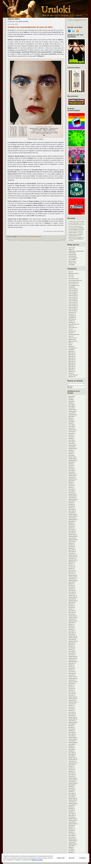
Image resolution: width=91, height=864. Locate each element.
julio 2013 (70, 644)
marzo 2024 (71, 440)
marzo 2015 (71, 610)
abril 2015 (70, 609)
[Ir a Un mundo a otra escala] (76, 104)
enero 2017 (70, 573)
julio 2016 (70, 583)
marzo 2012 (71, 671)
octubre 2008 (71, 740)
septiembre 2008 (72, 742)
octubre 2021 (71, 477)
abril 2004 (70, 832)
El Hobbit (70, 320)
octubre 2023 (71, 446)
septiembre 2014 (72, 620)
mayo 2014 (70, 627)
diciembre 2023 (71, 445)
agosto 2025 (71, 416)
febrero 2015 (71, 612)
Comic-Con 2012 (72, 298)
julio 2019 (70, 522)
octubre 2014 (71, 619)
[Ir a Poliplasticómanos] (76, 214)
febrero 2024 (71, 441)
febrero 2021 (71, 490)
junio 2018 (70, 544)
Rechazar (72, 858)
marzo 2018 (71, 550)
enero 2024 (70, 443)
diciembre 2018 (71, 534)
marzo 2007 (71, 773)
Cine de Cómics (71, 278)
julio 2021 (70, 482)
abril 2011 (70, 690)
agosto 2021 (71, 480)
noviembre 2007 (71, 759)
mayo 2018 (70, 546)
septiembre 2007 (72, 762)
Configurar (82, 858)
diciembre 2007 (71, 757)
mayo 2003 (70, 850)
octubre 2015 (71, 599)
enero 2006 (70, 796)
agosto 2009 (71, 724)
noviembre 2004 (71, 820)
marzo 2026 (71, 404)
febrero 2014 (71, 632)
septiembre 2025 (72, 414)
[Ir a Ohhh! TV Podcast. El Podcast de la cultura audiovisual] (76, 129)
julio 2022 (70, 463)
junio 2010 (70, 707)
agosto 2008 (71, 744)
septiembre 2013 (72, 641)
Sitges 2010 (70, 351)
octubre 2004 (71, 822)
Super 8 (70, 373)
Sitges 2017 (70, 363)
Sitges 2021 (70, 369)
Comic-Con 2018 (72, 309)
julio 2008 (70, 746)
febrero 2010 (71, 713)
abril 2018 (70, 548)
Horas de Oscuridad (72, 257)
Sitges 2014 (70, 358)
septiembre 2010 (72, 702)
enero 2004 (70, 837)
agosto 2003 (71, 845)
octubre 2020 (71, 497)
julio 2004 (70, 827)
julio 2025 (70, 418)
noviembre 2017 (71, 556)
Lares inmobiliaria (72, 259)
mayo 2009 (70, 729)
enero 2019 (70, 533)
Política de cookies (37, 860)
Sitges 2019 (70, 366)
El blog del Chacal (72, 254)
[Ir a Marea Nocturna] (76, 180)
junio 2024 (70, 435)
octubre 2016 (71, 578)
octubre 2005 (71, 801)
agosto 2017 (71, 561)
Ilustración (70, 332)
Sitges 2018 (70, 364)
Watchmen (70, 376)
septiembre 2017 (72, 560)
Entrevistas (70, 322)
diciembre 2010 (71, 696)
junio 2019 (70, 524)
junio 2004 (70, 828)
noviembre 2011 (71, 678)
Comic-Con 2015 (72, 304)
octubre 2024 (71, 431)
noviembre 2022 (71, 458)
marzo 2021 (71, 489)
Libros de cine (71, 337)
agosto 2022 (71, 462)
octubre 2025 (71, 413)
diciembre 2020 (71, 494)
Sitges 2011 (70, 353)
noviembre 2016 (71, 577)
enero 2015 (70, 614)
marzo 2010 (71, 712)
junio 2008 (70, 747)
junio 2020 (70, 504)
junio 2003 (70, 849)
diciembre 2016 (71, 575)
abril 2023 (70, 453)
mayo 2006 (70, 789)
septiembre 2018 (72, 539)
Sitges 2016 (70, 361)
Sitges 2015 (70, 359)
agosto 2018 (71, 541)
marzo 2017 (71, 570)
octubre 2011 (71, 680)
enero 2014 (70, 634)
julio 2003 (70, 847)
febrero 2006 (71, 795)
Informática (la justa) (72, 334)
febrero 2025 (71, 426)
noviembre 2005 (71, 800)
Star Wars (70, 371)
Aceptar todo (61, 858)
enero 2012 (70, 675)
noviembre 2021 (71, 475)
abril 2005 (70, 811)
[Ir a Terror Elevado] (76, 197)
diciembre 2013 (71, 636)
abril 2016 (70, 588)
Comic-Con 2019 (72, 310)
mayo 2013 (70, 647)
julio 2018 (70, 543)
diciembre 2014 (71, 615)
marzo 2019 (71, 529)
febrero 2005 (71, 815)
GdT (69, 329)
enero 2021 (70, 492)
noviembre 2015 (71, 597)
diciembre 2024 (71, 429)
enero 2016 (70, 593)
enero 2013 (70, 654)
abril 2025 (70, 423)
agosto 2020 (71, 500)
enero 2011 (70, 695)
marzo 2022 (71, 468)
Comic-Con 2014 (72, 302)
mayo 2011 (70, 688)
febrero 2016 (71, 592)
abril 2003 (70, 852)
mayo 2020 (70, 506)
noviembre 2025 (71, 411)
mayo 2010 (70, 708)
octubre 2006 (71, 781)
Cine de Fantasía (72, 282)
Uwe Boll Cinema (72, 374)
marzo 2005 (71, 813)
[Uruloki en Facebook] (69, 32)
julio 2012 (70, 664)
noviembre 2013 (71, 637)
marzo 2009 (71, 732)
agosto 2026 (71, 396)
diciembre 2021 (71, 473)
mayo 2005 (70, 810)
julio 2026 (70, 397)
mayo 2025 (70, 421)
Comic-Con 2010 (72, 295)
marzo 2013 (71, 651)
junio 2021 (70, 484)
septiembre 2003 (72, 844)
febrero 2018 (71, 551)
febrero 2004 (71, 835)
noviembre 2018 (71, 536)
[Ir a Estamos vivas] (76, 163)
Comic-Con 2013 (72, 300)
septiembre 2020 (72, 499)
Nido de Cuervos (72, 261)
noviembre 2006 (71, 779)
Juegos (70, 336)
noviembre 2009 (71, 719)
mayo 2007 (70, 769)
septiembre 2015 (72, 600)
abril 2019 (70, 527)
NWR (69, 344)
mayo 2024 (70, 436)
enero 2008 (70, 756)
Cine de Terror (24, 236)
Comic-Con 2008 (72, 292)
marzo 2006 (71, 793)
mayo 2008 (70, 749)
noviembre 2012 (71, 658)
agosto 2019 (71, 521)
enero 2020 (70, 512)
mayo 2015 (70, 607)
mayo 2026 (70, 401)
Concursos (70, 314)
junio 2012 (70, 666)
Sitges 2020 (70, 368)
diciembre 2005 (71, 798)
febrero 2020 (71, 511)
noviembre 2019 (71, 516)
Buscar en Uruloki (75, 381)
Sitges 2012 (70, 354)
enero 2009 (70, 735)
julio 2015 (70, 604)
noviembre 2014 (71, 617)
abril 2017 (70, 568)
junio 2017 (70, 565)
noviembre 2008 (71, 739)
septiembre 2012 (72, 661)
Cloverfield (70, 287)
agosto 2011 (71, 683)
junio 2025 (70, 419)
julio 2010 (70, 705)
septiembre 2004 (72, 823)
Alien (69, 271)
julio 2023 (70, 450)
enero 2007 (70, 776)
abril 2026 (70, 402)
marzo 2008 (71, 752)
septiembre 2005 (72, 803)
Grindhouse (70, 331)
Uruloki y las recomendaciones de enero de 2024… (31, 27)
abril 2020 (70, 507)
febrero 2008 (71, 754)
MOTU (69, 342)
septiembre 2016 (72, 580)
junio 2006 (70, 788)
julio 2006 (70, 786)
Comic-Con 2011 (72, 297)
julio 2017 (70, 563)
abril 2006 (70, 791)
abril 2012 (70, 669)
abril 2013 (70, 649)
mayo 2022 (70, 465)
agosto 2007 (71, 764)
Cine (19, 236)
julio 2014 (70, 624)
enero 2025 (70, 428)
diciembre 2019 (71, 514)
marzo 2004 (71, 833)
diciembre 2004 (71, 818)
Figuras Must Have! (72, 324)
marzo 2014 (71, 631)
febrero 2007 (71, 774)
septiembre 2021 (72, 478)
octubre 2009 (71, 720)
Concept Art (70, 312)
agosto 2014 (71, 622)
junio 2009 (70, 727)
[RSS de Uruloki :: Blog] (77, 32)
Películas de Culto (72, 262)
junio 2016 (70, 585)
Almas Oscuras (71, 247)
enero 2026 (70, 408)
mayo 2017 (70, 566)
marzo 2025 (71, 424)
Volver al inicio (23, 21)
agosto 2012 (71, 663)
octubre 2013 (71, 639)
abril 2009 (70, 730)
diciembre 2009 (71, 717)
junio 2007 (70, 768)
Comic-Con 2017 (72, 307)
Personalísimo (71, 347)
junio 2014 (70, 626)
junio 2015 (70, 605)
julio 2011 (70, 685)
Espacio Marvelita (72, 256)
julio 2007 (70, 766)
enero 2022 (70, 472)
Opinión (39, 236)
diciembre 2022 (71, 457)
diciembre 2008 (71, 737)
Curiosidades (71, 317)
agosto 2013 (71, 642)
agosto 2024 (71, 433)
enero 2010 (70, 715)
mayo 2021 (70, 485)
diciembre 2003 (71, 838)
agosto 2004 (71, 825)
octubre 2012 (71, 659)
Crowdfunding (71, 315)
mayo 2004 (70, 830)
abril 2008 (70, 751)
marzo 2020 (71, 509)
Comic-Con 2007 (72, 290)
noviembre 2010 (71, 698)
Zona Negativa (71, 264)
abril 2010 (70, 710)
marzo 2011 (70, 691)
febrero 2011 (71, 693)
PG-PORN (70, 349)
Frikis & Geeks (71, 327)
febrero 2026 (71, 406)
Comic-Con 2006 (72, 288)
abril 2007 (70, 771)
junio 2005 (70, 808)
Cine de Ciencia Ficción (73, 280)
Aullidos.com (71, 249)
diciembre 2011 (71, 676)
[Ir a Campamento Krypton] (76, 146)
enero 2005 (70, 817)
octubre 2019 (71, 517)
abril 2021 (70, 487)
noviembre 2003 (71, 840)
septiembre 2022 (72, 460)
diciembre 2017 (71, 555)
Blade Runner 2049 (72, 273)
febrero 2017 (71, 571)
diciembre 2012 (71, 656)
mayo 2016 (70, 587)
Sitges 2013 (70, 356)
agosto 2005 (71, 805)
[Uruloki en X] (73, 32)
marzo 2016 (71, 590)
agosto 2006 (71, 784)
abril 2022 (70, 467)
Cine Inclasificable (32, 236)
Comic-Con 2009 (72, 293)
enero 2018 (70, 553)
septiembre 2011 (72, 681)
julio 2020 (70, 502)
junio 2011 (70, 686)
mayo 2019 (70, 526)
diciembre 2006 (71, 778)
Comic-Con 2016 (72, 305)
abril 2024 (70, 438)
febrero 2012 (71, 673)
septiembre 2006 (72, 783)
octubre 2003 (71, 842)
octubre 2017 (71, 558)
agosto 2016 (71, 582)
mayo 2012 (70, 668)
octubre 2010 (71, 700)
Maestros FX (71, 339)
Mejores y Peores (72, 341)
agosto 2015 (71, 602)
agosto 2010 (71, 703)
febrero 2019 (71, 531)
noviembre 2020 (71, 495)
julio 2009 (70, 725)
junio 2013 (70, 646)
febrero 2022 (71, 470)
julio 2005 (70, 806)
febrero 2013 (71, 653)
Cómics (70, 275)
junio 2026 (70, 399)
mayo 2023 (70, 451)
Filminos (70, 325)
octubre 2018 (71, 538)
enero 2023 (70, 455)
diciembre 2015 (71, 595)
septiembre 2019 (72, 519)
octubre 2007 (71, 761)
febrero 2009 (71, 734)
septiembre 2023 (72, 448)
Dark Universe (71, 319)
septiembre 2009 (72, 722)
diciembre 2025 (71, 409)
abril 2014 (70, 629)
